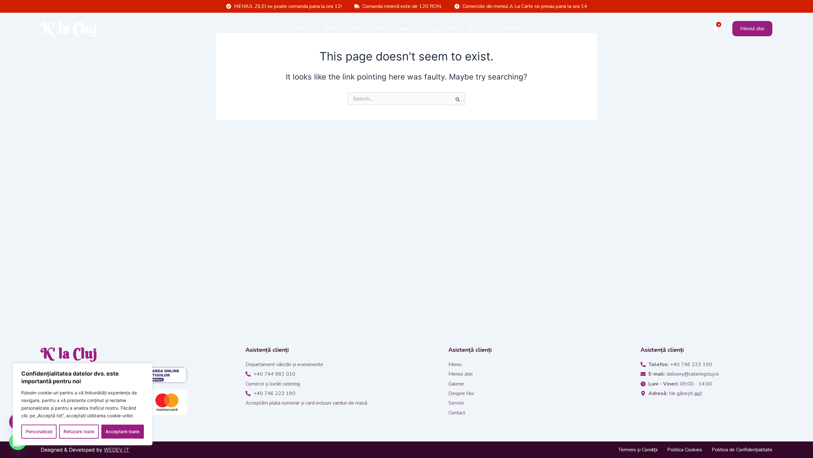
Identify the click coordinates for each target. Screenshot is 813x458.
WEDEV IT (116, 450)
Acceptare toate (122, 431)
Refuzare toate (79, 431)
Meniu (332, 28)
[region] (82, 404)
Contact (509, 28)
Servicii (477, 28)
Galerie (404, 28)
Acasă (302, 28)
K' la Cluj (69, 28)
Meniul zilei (368, 28)
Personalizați (39, 431)
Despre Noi (441, 28)
